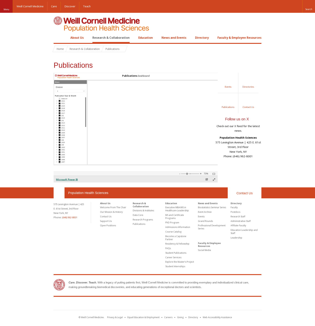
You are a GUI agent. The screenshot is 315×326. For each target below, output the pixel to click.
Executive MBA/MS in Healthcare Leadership (177, 209)
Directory (202, 38)
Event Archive (205, 211)
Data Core (138, 215)
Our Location (59, 192)
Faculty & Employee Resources (239, 38)
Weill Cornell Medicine (30, 6)
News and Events (174, 38)
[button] (308, 6)
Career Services (173, 257)
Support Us (106, 221)
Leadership (236, 237)
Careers (168, 317)
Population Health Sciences (88, 193)
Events (201, 216)
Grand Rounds (205, 221)
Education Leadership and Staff (244, 231)
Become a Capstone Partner (175, 238)
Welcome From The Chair (113, 207)
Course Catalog (173, 231)
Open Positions (108, 225)
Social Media (204, 250)
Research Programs (143, 219)
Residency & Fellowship (177, 243)
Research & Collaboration (111, 38)
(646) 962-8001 (69, 217)
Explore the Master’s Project (179, 261)
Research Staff (238, 216)
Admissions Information (177, 227)
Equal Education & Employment (143, 317)
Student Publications (175, 252)
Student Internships (175, 266)
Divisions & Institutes (143, 210)
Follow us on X (237, 119)
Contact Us (244, 193)
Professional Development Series (211, 227)
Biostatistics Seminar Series (212, 207)
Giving (180, 317)
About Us (77, 38)
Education (145, 38)
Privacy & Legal (115, 317)
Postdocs (235, 211)
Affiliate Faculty (238, 225)
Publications (139, 224)
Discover (69, 6)
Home (57, 37)
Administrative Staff (241, 221)
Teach (87, 6)
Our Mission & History (111, 211)
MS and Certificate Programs (174, 216)
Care (54, 6)
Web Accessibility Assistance (217, 317)
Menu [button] (6, 9)
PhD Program (172, 222)
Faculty (234, 207)
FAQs (168, 248)
